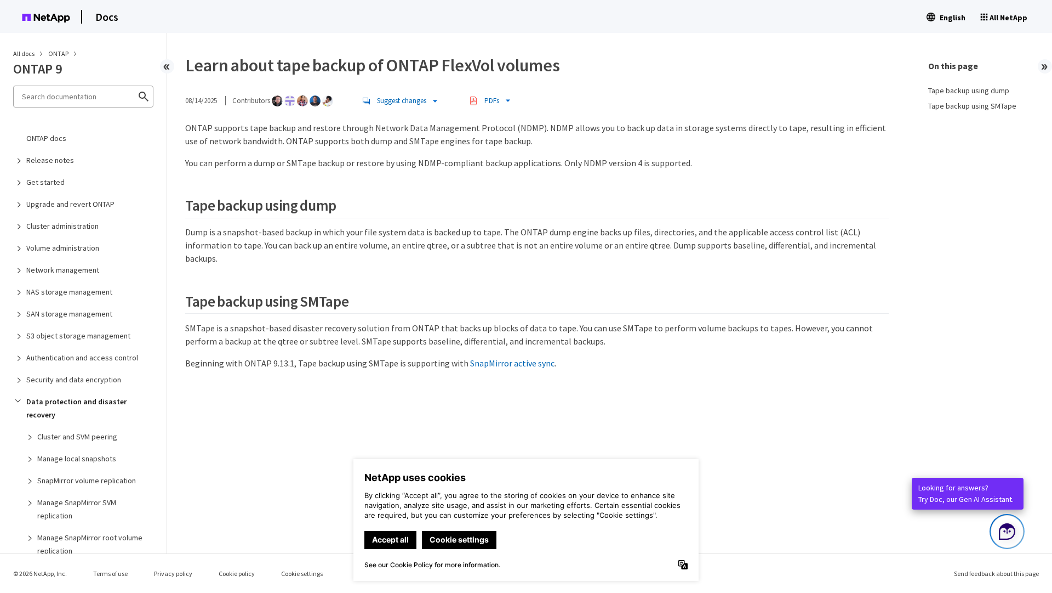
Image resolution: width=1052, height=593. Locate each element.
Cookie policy (237, 573)
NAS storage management (69, 292)
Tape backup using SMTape (972, 106)
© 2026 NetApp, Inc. (40, 573)
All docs (24, 53)
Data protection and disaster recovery (76, 408)
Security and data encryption (73, 380)
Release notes (50, 160)
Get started (45, 182)
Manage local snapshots (76, 459)
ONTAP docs (46, 138)
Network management (62, 270)
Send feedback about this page (996, 573)
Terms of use (110, 573)
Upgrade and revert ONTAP (70, 204)
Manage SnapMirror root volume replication (89, 544)
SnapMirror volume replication (86, 480)
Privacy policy (173, 573)
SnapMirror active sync (512, 363)
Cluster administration (62, 226)
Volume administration (62, 248)
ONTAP (59, 53)
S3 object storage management (78, 336)
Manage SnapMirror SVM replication (76, 509)
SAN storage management (69, 314)
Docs (106, 17)
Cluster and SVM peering (77, 437)
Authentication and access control (82, 358)
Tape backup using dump (968, 90)
